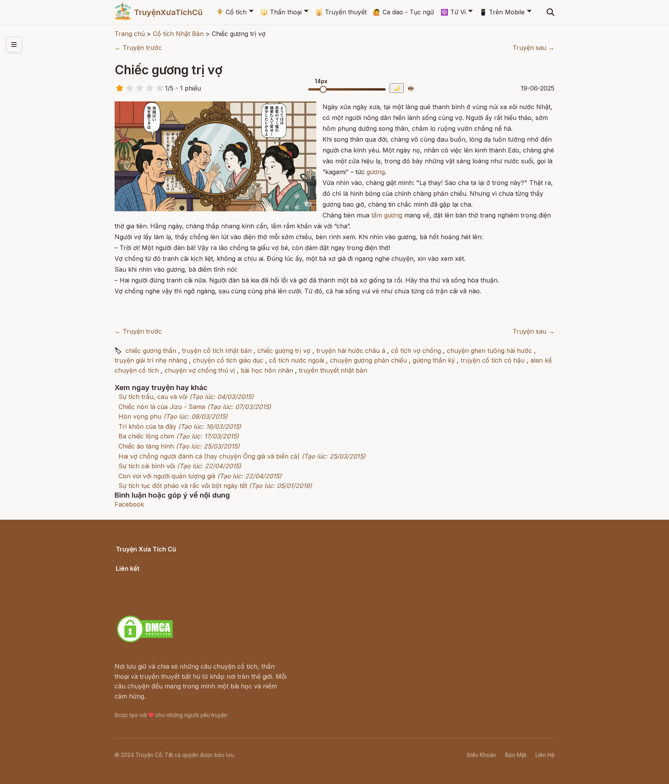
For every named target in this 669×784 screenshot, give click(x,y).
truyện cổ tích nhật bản (217, 350)
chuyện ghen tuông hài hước (489, 350)
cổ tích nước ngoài (296, 360)
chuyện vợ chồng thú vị (200, 370)
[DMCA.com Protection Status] (145, 641)
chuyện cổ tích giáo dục (228, 360)
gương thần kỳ (434, 360)
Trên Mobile (502, 12)
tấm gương (386, 215)
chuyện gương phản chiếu (368, 360)
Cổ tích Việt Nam (140, 557)
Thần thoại (281, 12)
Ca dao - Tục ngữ (403, 12)
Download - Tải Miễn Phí (152, 607)
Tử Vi (453, 12)
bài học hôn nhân (267, 370)
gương (376, 172)
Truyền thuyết (341, 12)
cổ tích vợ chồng (416, 350)
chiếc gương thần (150, 350)
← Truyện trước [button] (138, 47)
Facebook (129, 504)
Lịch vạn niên (135, 577)
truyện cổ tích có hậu (493, 360)
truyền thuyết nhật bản (333, 370)
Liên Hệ (544, 754)
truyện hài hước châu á (350, 350)
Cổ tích (231, 12)
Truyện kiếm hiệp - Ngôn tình (159, 597)
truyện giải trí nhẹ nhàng (151, 360)
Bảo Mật (515, 754)
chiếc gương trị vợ (283, 350)
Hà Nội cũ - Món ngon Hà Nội (160, 587)
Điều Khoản (481, 754)
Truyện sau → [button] (533, 47)
